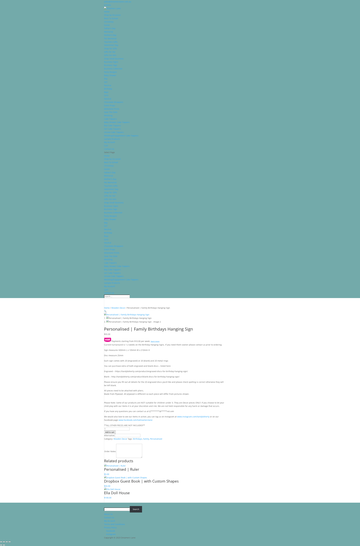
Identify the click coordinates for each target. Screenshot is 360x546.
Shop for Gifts (110, 48)
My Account (109, 142)
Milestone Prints (111, 109)
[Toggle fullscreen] (4, 541)
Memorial (108, 31)
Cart (106, 145)
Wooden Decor (118, 307)
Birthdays (137, 439)
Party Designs (110, 72)
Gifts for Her (110, 52)
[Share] (7, 541)
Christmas (109, 21)
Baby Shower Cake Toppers (117, 122)
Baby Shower (110, 75)
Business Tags (110, 65)
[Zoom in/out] (1, 541)
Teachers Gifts (111, 42)
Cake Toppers (110, 119)
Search (136, 509)
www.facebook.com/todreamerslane (135, 420)
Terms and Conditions (114, 524)
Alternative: (109, 435)
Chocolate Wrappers (113, 102)
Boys (106, 92)
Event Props (109, 105)
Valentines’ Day (111, 45)
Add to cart (109, 432)
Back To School (111, 18)
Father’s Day (109, 28)
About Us (108, 514)
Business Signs (111, 62)
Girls (106, 95)
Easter (107, 25)
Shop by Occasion (112, 15)
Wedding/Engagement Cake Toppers (121, 135)
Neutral (107, 85)
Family (146, 439)
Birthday (108, 88)
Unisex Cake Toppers (114, 132)
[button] (105, 311)
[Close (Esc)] (9, 541)
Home (107, 11)
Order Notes (110, 451)
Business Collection (113, 68)
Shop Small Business (114, 58)
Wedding (108, 115)
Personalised (156, 439)
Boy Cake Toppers (112, 125)
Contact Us (109, 149)
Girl (105, 82)
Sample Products (112, 139)
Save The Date (110, 112)
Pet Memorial (110, 38)
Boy (105, 78)
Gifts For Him (110, 55)
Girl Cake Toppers (112, 128)
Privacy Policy (110, 527)
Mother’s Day (110, 35)
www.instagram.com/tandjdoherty (193, 416)
